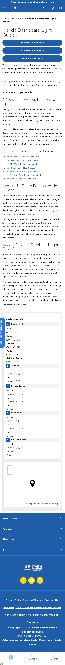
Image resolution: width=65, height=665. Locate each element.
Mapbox (38, 503)
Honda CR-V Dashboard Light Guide (20, 164)
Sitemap (9, 607)
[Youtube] (31, 580)
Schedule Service (32, 43)
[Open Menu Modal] (4, 8)
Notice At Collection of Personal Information (32, 615)
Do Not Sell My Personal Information (38, 607)
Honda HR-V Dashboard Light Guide (20, 172)
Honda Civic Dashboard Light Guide (20, 160)
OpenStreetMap (51, 503)
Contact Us (51, 600)
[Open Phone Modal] (45, 8)
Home (21, 19)
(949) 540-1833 (13, 362)
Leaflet (28, 503)
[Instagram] (40, 580)
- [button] (10, 472)
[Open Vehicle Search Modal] (61, 8)
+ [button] (10, 468)
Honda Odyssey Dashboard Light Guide (22, 175)
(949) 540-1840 (13, 333)
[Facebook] (23, 580)
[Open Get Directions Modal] (53, 8)
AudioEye (32, 622)
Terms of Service (33, 600)
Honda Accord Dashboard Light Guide (21, 157)
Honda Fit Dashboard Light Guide (19, 168)
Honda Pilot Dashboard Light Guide (20, 179)
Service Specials (33, 58)
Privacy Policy (13, 600)
